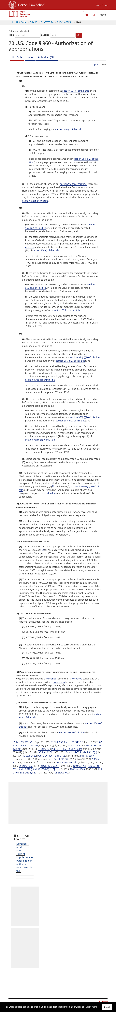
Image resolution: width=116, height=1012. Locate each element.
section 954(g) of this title (68, 129)
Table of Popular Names (24, 855)
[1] (53, 486)
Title (11, 34)
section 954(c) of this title (75, 90)
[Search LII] (94, 14)
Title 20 (33, 22)
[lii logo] (19, 14)
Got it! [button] (107, 1007)
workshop (51, 678)
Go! (78, 35)
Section (45, 34)
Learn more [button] (91, 1007)
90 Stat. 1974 (45, 752)
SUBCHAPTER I (64, 22)
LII (12, 22)
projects (29, 247)
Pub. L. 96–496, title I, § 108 (51, 755)
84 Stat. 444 (73, 745)
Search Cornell (102, 5)
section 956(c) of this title (73, 183)
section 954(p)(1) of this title (85, 357)
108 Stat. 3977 (60, 772)
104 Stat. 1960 (77, 769)
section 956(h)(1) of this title (85, 417)
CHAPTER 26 (46, 22)
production (59, 682)
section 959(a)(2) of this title (70, 360)
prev (96, 64)
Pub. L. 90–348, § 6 (73, 742)
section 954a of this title (72, 732)
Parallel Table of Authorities (24, 862)
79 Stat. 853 (57, 742)
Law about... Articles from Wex (23, 847)
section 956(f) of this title (35, 200)
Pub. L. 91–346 (30, 745)
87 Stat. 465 (44, 748)
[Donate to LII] (86, 14)
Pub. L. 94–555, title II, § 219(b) (81, 752)
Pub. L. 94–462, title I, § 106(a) (66, 748)
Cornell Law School (30, 4)
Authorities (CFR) (46, 57)
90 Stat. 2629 (29, 755)
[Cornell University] (12, 4)
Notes (30, 57)
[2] (43, 549)
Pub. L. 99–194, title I (67, 762)
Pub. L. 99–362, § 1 (49, 765)
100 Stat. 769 (79, 765)
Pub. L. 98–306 (61, 759)
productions (50, 493)
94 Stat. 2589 (87, 755)
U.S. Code (21, 22)
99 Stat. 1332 (26, 765)
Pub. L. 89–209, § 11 (23, 742)
